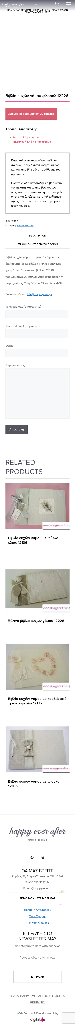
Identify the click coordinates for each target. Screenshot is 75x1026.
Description (37, 235)
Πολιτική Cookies (37, 923)
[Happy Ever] (13, 5)
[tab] (37, 235)
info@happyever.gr (39, 294)
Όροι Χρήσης (37, 916)
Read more (16, 554)
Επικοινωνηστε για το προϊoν (37, 244)
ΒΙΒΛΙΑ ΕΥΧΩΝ (25, 225)
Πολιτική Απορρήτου (37, 909)
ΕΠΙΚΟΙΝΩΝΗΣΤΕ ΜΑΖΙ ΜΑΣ (37, 898)
